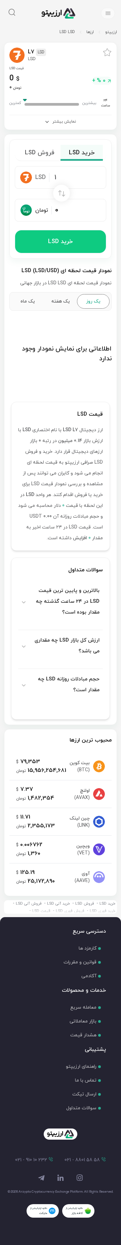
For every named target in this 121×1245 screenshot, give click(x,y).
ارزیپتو (111, 32)
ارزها (90, 32)
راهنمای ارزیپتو (81, 1066)
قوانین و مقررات (80, 962)
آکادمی (88, 976)
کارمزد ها (87, 948)
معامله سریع (83, 1007)
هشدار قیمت (83, 1035)
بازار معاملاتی (83, 1021)
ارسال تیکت (84, 1094)
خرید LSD (60, 241)
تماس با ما (85, 1080)
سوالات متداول (81, 1108)
